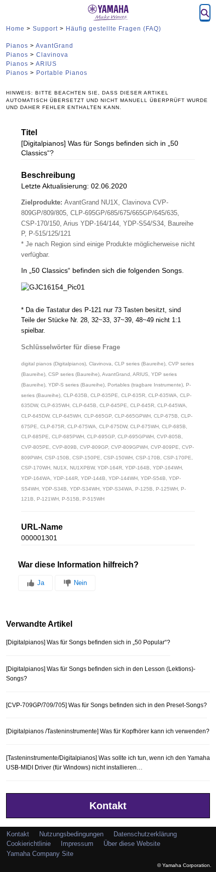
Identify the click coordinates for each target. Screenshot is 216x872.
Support (45, 28)
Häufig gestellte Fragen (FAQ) (113, 28)
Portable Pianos (61, 72)
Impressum (77, 843)
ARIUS (46, 63)
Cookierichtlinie (29, 843)
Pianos (17, 45)
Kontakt (108, 805)
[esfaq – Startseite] (108, 13)
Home (15, 28)
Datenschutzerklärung (145, 834)
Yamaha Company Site (40, 853)
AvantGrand (54, 45)
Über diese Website (131, 843)
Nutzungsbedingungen (71, 834)
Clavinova (52, 54)
